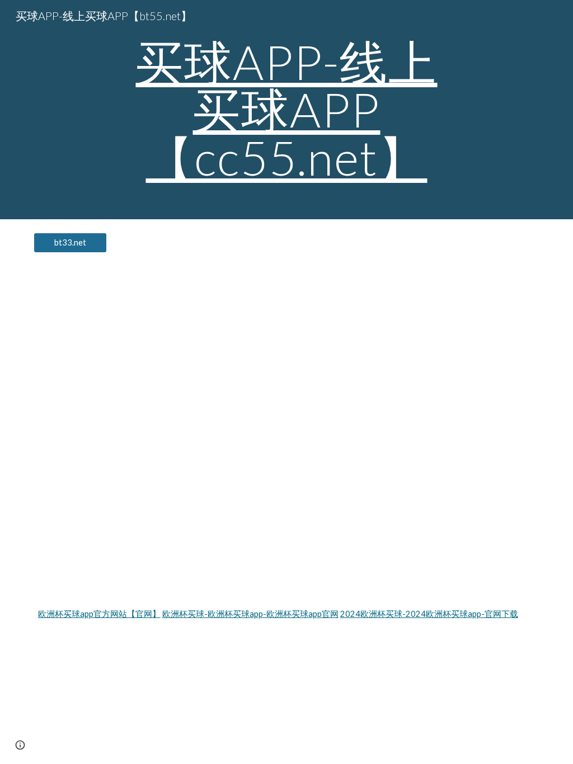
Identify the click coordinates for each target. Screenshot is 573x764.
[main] (286, 110)
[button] (20, 745)
